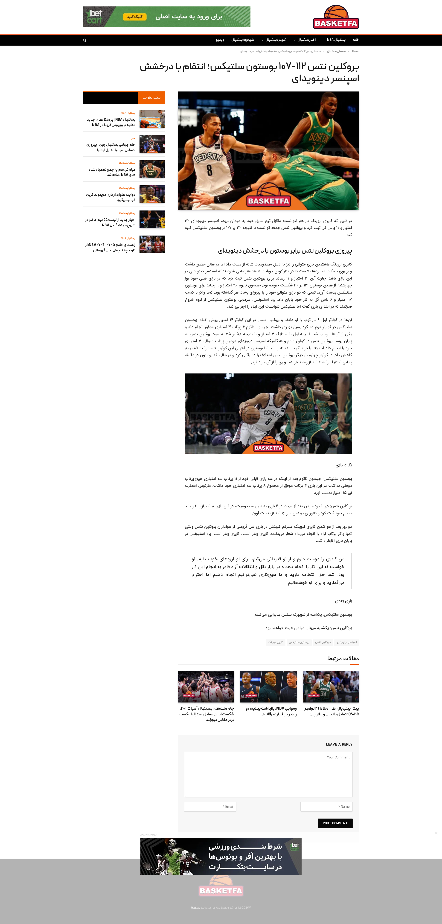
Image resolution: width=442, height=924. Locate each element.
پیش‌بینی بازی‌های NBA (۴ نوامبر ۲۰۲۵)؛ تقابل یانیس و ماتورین (332, 711)
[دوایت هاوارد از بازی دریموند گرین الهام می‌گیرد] (152, 194)
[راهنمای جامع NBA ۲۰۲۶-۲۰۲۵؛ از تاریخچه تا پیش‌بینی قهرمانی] (152, 244)
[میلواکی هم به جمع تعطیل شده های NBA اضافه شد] (152, 169)
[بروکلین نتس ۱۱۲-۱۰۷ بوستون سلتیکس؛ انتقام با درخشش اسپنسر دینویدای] (268, 150)
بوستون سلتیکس (299, 642)
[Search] (85, 40)
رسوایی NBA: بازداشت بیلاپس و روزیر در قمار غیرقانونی (271, 711)
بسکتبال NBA (336, 40)
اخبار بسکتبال (307, 40)
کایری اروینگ (275, 642)
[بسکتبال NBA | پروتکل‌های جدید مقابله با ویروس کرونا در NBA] (152, 119)
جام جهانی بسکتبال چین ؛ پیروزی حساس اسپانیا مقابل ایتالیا (110, 148)
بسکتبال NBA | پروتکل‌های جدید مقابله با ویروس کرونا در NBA (111, 122)
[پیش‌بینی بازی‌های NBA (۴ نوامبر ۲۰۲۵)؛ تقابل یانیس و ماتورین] (331, 686)
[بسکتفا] (336, 17)
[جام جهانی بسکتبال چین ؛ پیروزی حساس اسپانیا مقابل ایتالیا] (152, 144)
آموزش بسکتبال (275, 40)
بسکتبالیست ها (127, 163)
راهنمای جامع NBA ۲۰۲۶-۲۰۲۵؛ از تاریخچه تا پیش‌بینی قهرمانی (110, 248)
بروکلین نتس (323, 642)
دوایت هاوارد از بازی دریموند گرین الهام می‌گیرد (110, 197)
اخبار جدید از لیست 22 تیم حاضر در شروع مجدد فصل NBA (110, 223)
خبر (133, 138)
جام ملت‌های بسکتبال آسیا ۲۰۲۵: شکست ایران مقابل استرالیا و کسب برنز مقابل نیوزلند (206, 714)
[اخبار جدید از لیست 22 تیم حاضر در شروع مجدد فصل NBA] (152, 219)
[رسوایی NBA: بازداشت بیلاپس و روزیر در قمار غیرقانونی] (268, 686)
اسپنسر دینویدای (347, 642)
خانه (356, 40)
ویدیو (220, 40)
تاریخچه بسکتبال (242, 40)
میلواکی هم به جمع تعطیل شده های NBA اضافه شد (112, 172)
